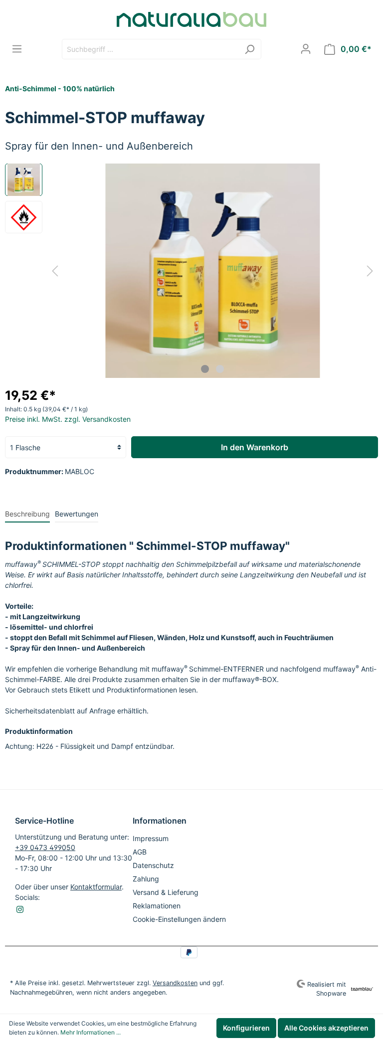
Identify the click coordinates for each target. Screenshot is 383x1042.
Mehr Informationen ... (90, 1032)
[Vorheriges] (54, 271)
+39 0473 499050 (45, 847)
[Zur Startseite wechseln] (191, 19)
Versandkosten (175, 983)
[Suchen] (249, 49)
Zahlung (146, 878)
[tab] (27, 513)
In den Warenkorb (254, 447)
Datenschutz (153, 865)
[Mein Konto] (306, 49)
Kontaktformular (96, 886)
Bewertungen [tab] (76, 514)
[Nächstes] (370, 271)
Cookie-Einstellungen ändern (179, 919)
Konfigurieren (246, 1028)
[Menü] (17, 49)
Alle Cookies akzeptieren (326, 1028)
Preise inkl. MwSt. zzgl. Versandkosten (68, 419)
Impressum (151, 838)
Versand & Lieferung (165, 892)
